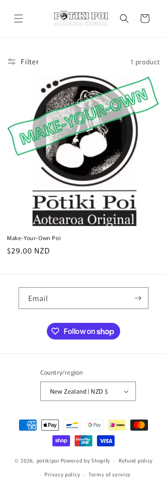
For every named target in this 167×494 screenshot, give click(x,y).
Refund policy (136, 460)
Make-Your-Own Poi (34, 237)
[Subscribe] (138, 298)
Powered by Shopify (85, 459)
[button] (18, 18)
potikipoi (48, 459)
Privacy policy (62, 474)
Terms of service (110, 474)
